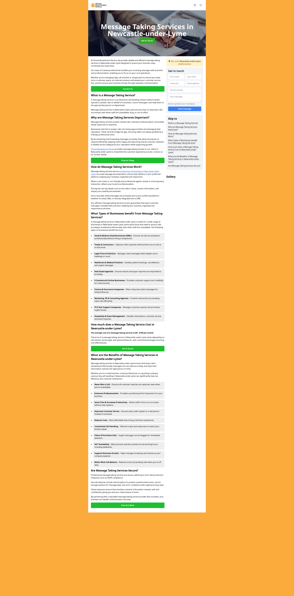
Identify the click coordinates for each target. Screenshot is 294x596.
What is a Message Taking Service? (183, 123)
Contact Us (128, 89)
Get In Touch (147, 40)
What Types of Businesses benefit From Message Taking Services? (182, 141)
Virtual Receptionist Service (103, 149)
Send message (184, 109)
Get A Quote (127, 348)
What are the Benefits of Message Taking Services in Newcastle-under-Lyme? (183, 159)
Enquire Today (127, 160)
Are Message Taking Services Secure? (184, 165)
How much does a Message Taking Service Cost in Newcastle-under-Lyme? (183, 150)
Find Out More (127, 505)
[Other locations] (194, 5)
